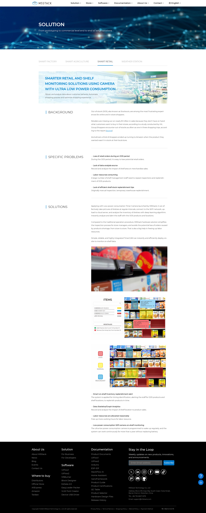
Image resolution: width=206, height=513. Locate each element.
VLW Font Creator (70, 491)
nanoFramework (99, 479)
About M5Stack (39, 454)
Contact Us (37, 468)
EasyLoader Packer (70, 487)
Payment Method (147, 509)
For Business (67, 454)
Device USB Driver (70, 495)
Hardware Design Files (102, 496)
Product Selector (99, 493)
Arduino (95, 465)
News (34, 458)
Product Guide (98, 482)
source (109, 131)
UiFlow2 (65, 473)
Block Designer (68, 480)
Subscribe (169, 463)
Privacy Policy (95, 509)
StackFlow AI (97, 472)
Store (89, 3)
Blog (34, 461)
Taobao (35, 495)
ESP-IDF (95, 468)
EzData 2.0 (66, 484)
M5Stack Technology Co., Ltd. (54, 509)
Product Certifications (101, 486)
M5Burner (66, 477)
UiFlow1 (65, 470)
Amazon (36, 491)
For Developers (68, 458)
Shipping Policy (121, 509)
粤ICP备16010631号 (168, 509)
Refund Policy (134, 509)
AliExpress (37, 487)
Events (35, 465)
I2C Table (95, 489)
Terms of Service (108, 509)
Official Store (38, 484)
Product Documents (101, 454)
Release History (98, 500)
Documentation (122, 3)
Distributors (37, 480)
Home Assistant (99, 475)
